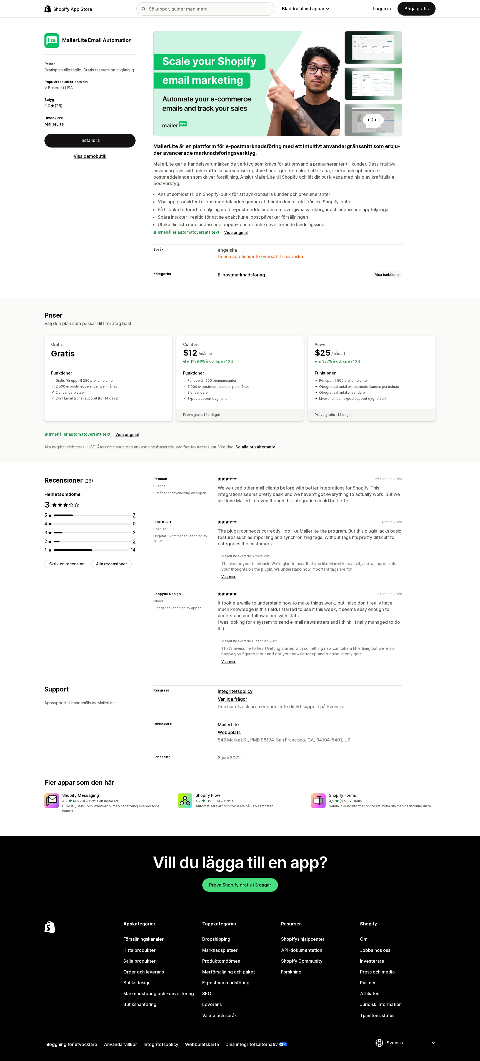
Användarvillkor (120, 1044)
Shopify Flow (208, 795)
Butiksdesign (137, 982)
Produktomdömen (221, 961)
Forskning (291, 972)
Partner (368, 982)
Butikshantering (139, 1004)
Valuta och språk (219, 1015)
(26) (58, 106)
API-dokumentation (301, 950)
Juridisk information (381, 1004)
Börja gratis (416, 8)
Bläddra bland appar (303, 8)
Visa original (236, 232)
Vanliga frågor (232, 699)
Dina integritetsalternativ (252, 1044)
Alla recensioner (111, 563)
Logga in (382, 8)
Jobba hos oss (375, 950)
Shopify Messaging (80, 795)
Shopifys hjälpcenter (302, 939)
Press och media (377, 972)
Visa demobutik (90, 156)
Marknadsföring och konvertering (158, 993)
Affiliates (369, 993)
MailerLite (54, 124)
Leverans (212, 1004)
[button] (106, 803)
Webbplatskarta (202, 1044)
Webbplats (229, 732)
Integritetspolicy (235, 691)
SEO (206, 993)
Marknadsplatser (220, 950)
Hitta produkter (139, 950)
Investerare (372, 961)
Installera (90, 140)
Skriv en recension (66, 563)
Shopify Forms (342, 795)
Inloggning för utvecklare (70, 1044)
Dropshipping (216, 939)
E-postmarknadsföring (241, 275)
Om (364, 939)
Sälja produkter (139, 961)
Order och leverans (143, 972)
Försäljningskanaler (143, 939)
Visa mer (228, 577)
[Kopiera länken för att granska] (171, 479)
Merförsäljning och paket (228, 972)
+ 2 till (373, 120)
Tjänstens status (377, 1015)
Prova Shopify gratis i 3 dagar (240, 885)
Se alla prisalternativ (255, 447)
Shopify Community (301, 961)
